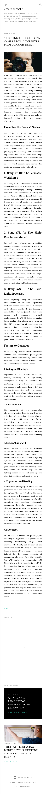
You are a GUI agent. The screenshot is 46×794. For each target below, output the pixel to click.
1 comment (14, 761)
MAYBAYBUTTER (30, 782)
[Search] (40, 4)
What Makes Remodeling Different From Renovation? (19, 703)
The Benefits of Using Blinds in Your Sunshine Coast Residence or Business (21, 752)
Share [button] (6, 608)
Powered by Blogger (25, 777)
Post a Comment (20, 712)
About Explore (13, 9)
